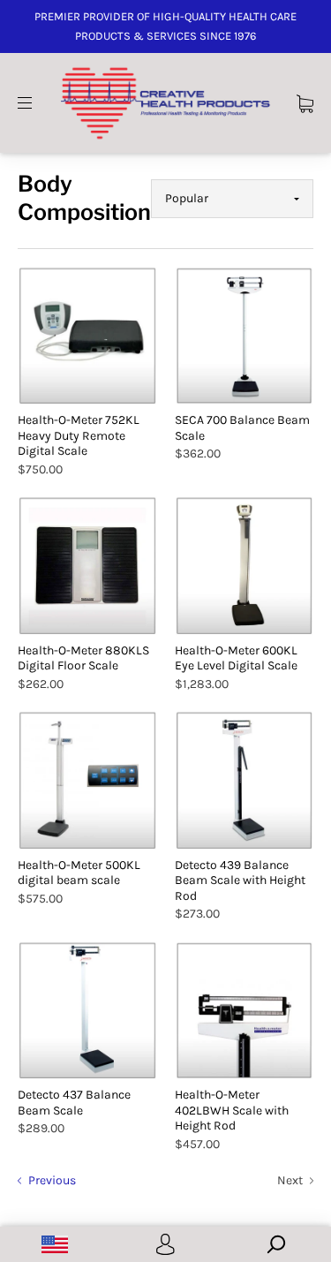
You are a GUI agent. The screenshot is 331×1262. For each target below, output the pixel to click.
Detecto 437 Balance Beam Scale (74, 1102)
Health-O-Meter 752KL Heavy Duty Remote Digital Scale (78, 435)
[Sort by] (232, 198)
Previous (51, 1180)
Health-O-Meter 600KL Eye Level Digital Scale (236, 658)
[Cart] (305, 102)
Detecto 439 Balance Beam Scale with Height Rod (240, 880)
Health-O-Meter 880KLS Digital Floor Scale (83, 658)
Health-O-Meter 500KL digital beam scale (79, 873)
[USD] (55, 1244)
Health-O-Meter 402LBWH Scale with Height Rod (232, 1110)
